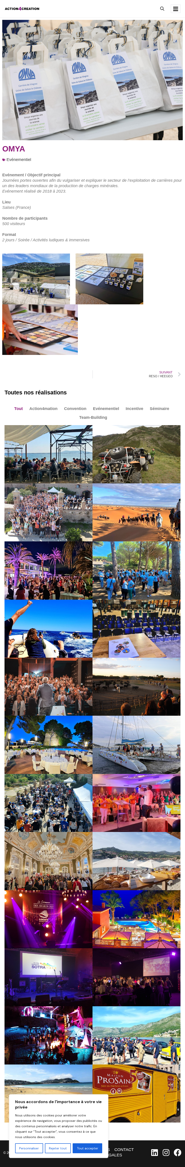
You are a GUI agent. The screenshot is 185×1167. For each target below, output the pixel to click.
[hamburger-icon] (175, 9)
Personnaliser (29, 1148)
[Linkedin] (154, 1152)
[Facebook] (177, 1152)
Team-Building (93, 417)
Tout (18, 408)
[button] (162, 8)
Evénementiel (19, 159)
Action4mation (43, 408)
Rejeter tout (58, 1148)
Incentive (134, 408)
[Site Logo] (22, 8)
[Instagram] (166, 1152)
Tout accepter (87, 1148)
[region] (58, 1126)
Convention (75, 408)
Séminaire (159, 408)
